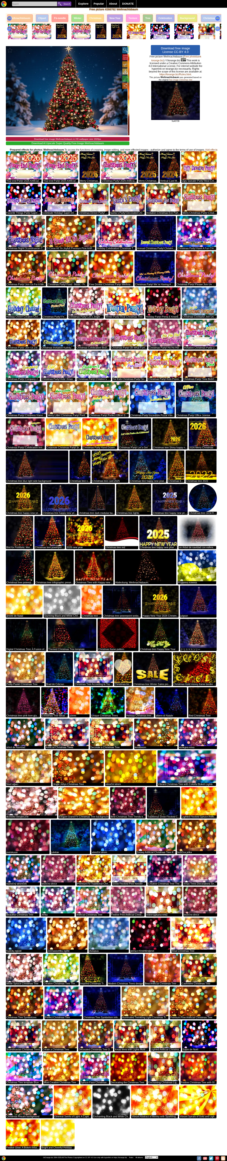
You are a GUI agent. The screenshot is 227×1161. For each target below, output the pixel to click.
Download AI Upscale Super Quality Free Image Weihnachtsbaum (68, 143)
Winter (77, 18)
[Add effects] (125, 79)
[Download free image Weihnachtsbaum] (125, 71)
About (113, 3)
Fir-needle (60, 18)
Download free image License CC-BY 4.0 (175, 50)
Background (187, 18)
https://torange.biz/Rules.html (175, 74)
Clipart (42, 18)
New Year (114, 18)
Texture (132, 18)
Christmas (95, 18)
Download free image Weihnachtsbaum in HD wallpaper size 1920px (67, 139)
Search (66, 4)
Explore (83, 3)
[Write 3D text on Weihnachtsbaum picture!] (125, 57)
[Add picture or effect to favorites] (10, 50)
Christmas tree (212, 18)
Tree (147, 18)
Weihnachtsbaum (20, 18)
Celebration (165, 18)
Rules (131, 1157)
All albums (139, 1157)
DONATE (128, 3)
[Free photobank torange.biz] (4, 4)
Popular (99, 3)
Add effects (211, 149)
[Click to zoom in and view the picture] (125, 50)
